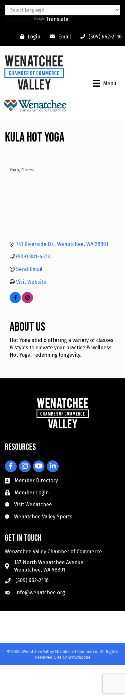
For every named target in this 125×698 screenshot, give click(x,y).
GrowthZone (79, 657)
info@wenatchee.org (40, 592)
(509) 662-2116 (32, 580)
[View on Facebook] (15, 301)
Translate (57, 19)
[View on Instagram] (27, 301)
